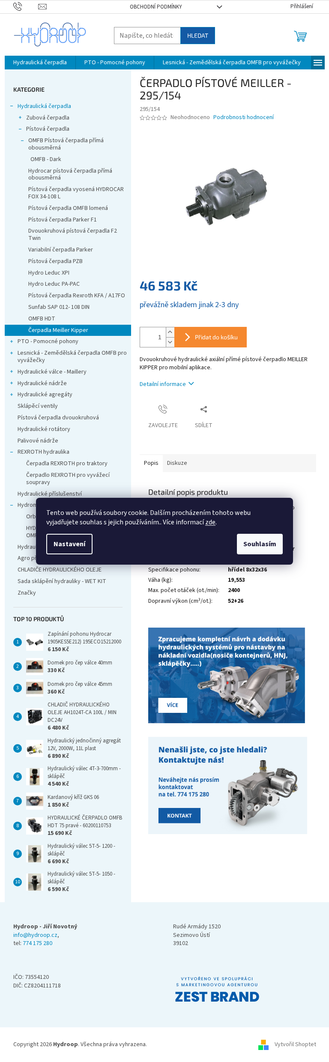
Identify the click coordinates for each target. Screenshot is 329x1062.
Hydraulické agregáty (45, 394)
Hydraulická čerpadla (44, 106)
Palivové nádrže (38, 441)
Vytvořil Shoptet (295, 1044)
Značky (27, 593)
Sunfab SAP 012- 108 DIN (59, 307)
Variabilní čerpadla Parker (60, 249)
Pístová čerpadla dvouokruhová (58, 417)
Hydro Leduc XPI (48, 273)
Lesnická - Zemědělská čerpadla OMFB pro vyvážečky (72, 357)
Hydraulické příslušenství (50, 494)
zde (210, 522)
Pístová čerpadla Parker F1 (62, 219)
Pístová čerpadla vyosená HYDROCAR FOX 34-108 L (76, 193)
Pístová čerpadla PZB (55, 261)
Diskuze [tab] (177, 463)
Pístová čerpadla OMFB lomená (68, 208)
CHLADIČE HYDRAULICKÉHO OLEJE (60, 569)
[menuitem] (40, 62)
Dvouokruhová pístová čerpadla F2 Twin (72, 234)
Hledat (197, 35)
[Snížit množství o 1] (170, 342)
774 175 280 (37, 943)
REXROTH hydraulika (43, 452)
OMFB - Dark (45, 159)
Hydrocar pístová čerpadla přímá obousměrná (70, 174)
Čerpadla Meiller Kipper (58, 330)
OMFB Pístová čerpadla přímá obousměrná (66, 144)
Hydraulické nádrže (42, 383)
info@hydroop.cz (35, 935)
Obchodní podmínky (156, 7)
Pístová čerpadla (47, 129)
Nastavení (69, 544)
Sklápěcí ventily (38, 406)
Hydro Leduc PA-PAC (54, 284)
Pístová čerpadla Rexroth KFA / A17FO (76, 295)
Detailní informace (163, 384)
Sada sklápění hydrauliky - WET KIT (62, 581)
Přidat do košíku (216, 337)
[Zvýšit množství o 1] (170, 332)
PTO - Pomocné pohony (48, 341)
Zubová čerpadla (47, 118)
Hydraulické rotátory (44, 429)
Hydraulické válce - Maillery (52, 372)
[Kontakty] (228, 676)
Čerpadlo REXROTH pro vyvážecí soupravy (68, 479)
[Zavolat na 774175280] (26, 6)
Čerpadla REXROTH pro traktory (67, 463)
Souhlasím (259, 544)
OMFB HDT (41, 318)
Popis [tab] (151, 463)
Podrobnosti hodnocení (243, 118)
